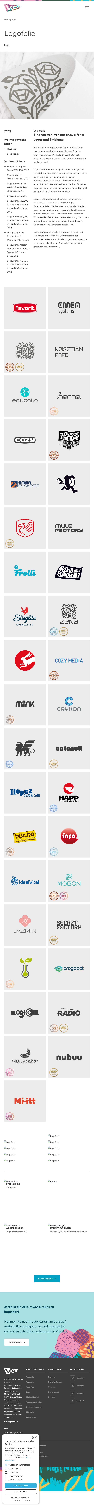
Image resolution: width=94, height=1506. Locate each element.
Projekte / (11, 19)
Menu (87, 8)
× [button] (36, 1437)
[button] (21, 1497)
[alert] (20, 1469)
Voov (12, 8)
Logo (6, 45)
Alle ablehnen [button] (20, 1492)
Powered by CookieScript (21, 1501)
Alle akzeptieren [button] (20, 1485)
